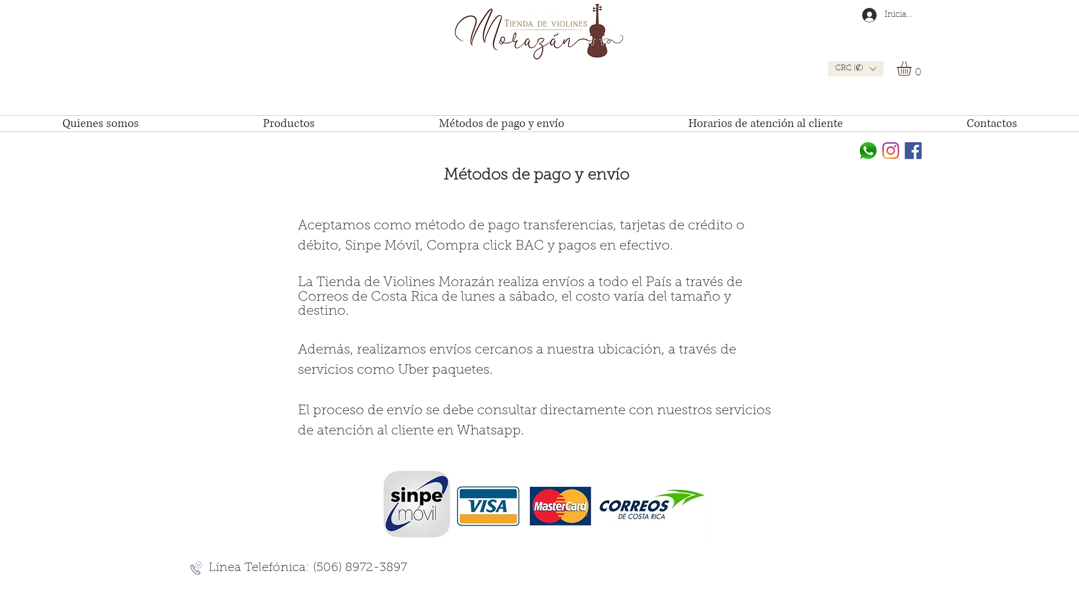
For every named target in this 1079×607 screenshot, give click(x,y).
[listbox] (855, 68)
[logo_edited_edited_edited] (868, 150)
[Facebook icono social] (913, 150)
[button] (855, 68)
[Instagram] (890, 150)
